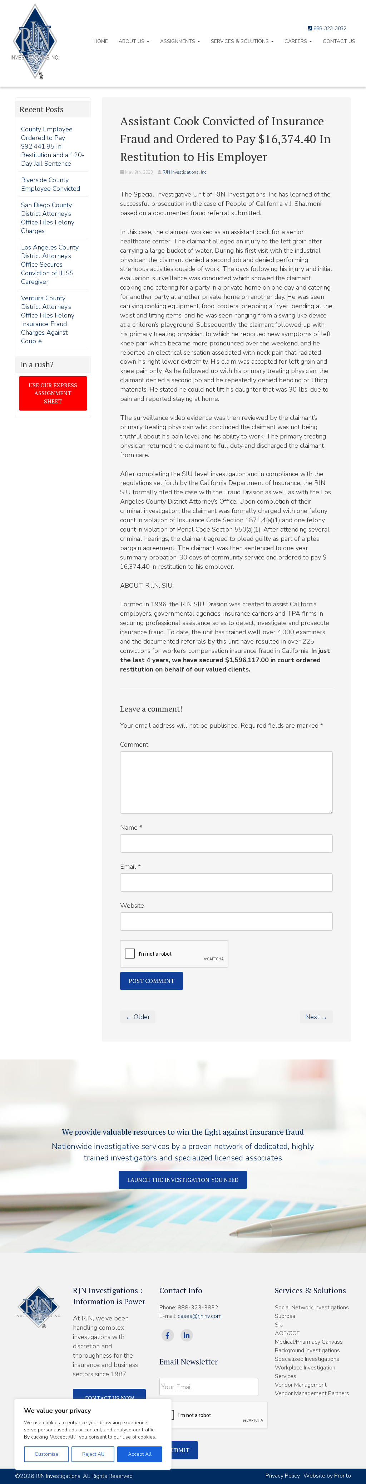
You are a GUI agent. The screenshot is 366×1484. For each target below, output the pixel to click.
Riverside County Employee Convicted (50, 184)
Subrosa (285, 1316)
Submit (178, 1450)
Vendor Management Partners (312, 1393)
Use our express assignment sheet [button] (53, 393)
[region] (93, 1434)
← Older (137, 1017)
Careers (296, 41)
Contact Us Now (109, 1398)
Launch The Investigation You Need (182, 1180)
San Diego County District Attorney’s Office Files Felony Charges (47, 218)
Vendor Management (301, 1385)
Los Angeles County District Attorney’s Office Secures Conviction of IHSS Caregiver (50, 264)
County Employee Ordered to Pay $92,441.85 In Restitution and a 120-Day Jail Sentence (53, 146)
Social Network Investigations (312, 1307)
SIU (279, 1325)
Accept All (140, 1454)
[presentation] (213, 1416)
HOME (101, 41)
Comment (134, 744)
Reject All (93, 1454)
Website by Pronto (327, 1476)
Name (131, 827)
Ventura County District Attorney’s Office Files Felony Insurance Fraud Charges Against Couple (47, 319)
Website (132, 905)
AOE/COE (287, 1333)
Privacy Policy (283, 1476)
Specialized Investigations (307, 1359)
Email (130, 866)
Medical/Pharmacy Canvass (309, 1342)
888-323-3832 (329, 28)
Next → (316, 1017)
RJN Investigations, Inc (184, 172)
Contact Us (339, 41)
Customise (46, 1454)
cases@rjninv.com (200, 1316)
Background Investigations (307, 1350)
